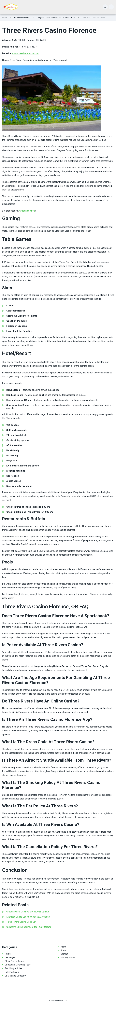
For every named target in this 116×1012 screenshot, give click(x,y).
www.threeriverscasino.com (25, 53)
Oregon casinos (27, 210)
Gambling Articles (13, 968)
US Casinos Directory (22, 18)
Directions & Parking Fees (18, 964)
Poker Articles (12, 972)
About (63, 950)
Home (4, 18)
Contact (64, 954)
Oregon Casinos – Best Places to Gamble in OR (56, 18)
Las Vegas (10, 957)
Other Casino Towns (14, 961)
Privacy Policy (68, 957)
